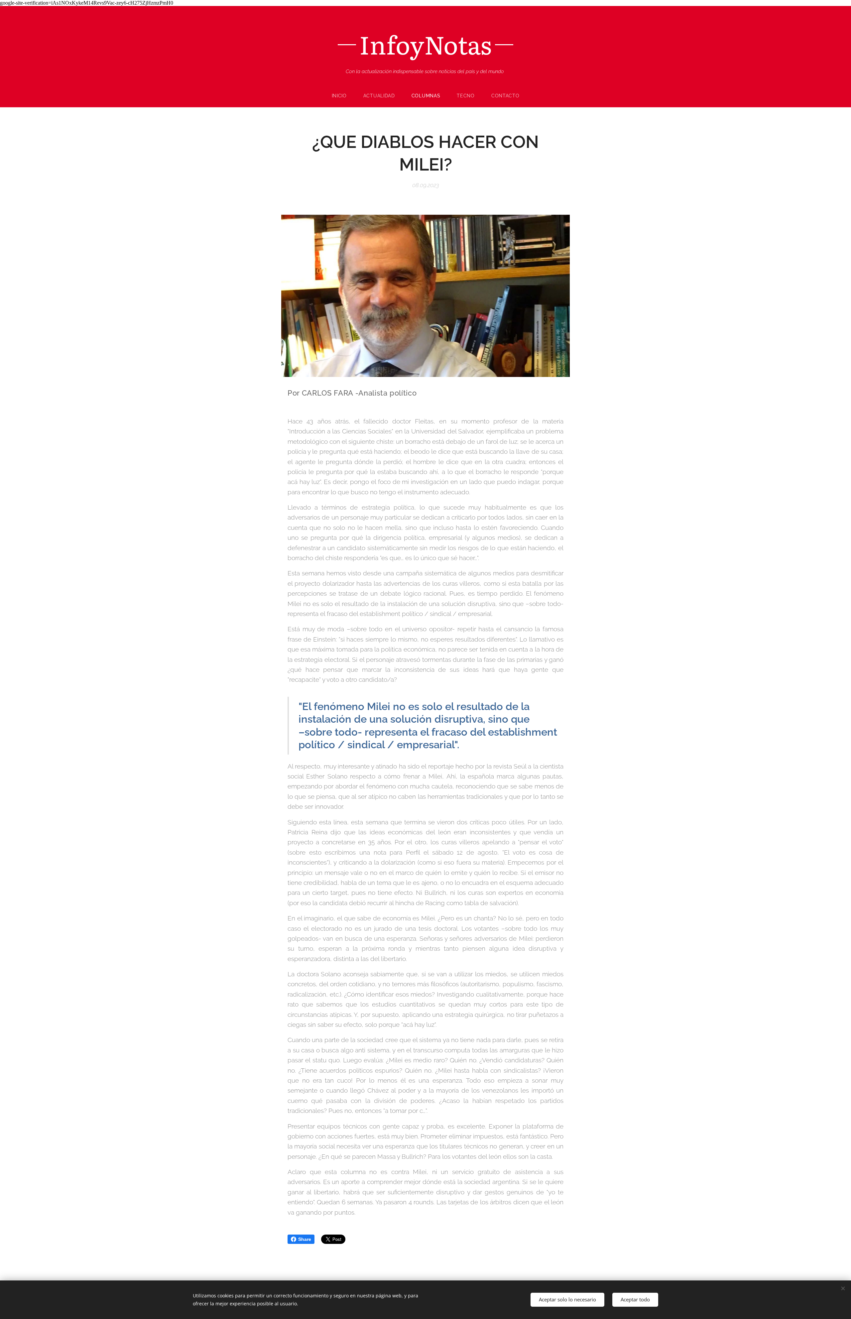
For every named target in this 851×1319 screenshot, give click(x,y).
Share (304, 1239)
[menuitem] (343, 95)
